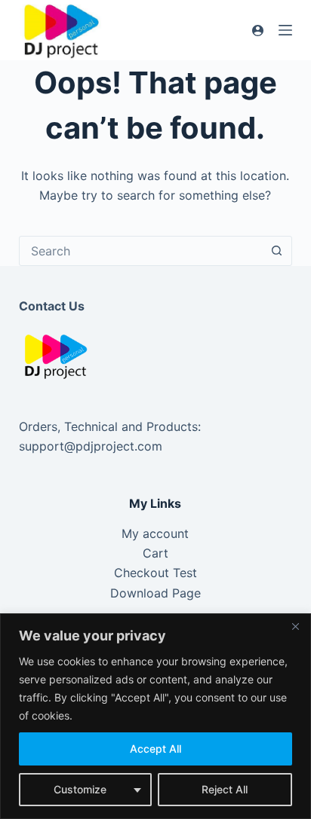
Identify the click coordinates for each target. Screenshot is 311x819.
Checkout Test (155, 572)
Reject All (225, 789)
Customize (80, 789)
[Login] (257, 30)
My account (155, 533)
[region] (155, 716)
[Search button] (276, 251)
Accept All (155, 748)
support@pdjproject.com (90, 446)
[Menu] (285, 30)
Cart (155, 553)
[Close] (295, 626)
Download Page (155, 592)
